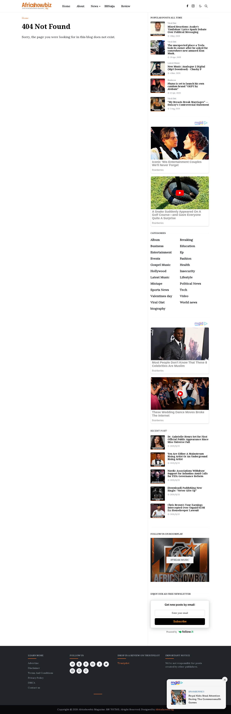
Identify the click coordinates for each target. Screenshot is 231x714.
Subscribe (180, 621)
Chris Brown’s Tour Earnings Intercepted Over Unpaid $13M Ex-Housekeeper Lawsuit (186, 508)
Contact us (34, 687)
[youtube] (92, 664)
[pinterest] (86, 664)
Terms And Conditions (40, 672)
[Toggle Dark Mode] (200, 6)
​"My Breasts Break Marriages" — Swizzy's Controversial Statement (188, 103)
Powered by (171, 631)
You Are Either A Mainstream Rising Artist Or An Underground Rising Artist (187, 456)
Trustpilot (123, 663)
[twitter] (106, 664)
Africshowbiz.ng (165, 709)
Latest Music (174, 63)
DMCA (31, 682)
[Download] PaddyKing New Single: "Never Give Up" (185, 489)
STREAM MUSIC (180, 559)
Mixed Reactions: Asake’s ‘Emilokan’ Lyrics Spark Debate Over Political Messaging (187, 29)
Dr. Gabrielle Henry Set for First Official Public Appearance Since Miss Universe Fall (188, 439)
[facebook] (187, 6)
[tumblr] (79, 664)
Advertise (33, 663)
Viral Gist (172, 23)
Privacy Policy (35, 677)
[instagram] (193, 6)
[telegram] (72, 664)
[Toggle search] (206, 6)
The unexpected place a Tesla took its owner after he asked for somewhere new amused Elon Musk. (188, 49)
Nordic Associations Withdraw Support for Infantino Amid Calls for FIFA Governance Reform (188, 473)
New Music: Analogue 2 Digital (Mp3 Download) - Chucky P (186, 68)
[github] (79, 671)
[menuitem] (66, 6)
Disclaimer (34, 668)
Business (172, 80)
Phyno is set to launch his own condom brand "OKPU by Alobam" (186, 86)
